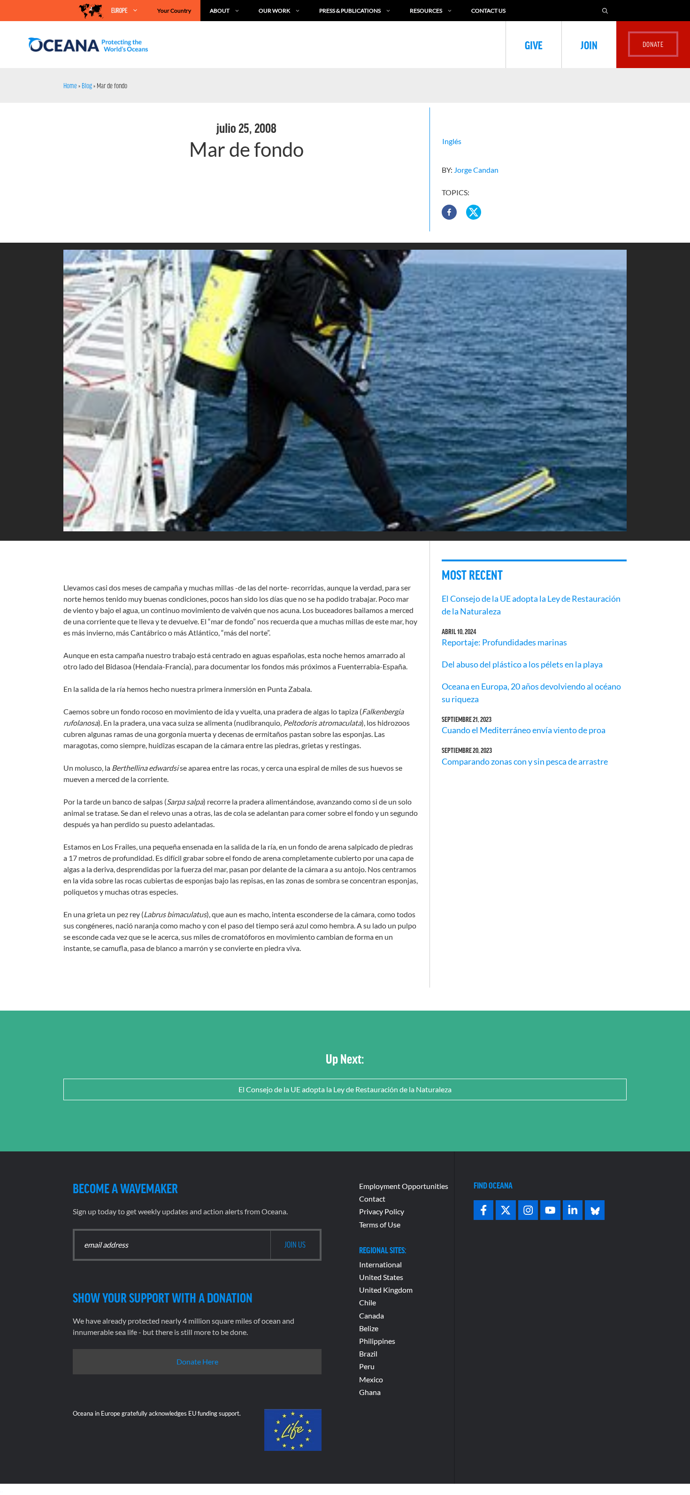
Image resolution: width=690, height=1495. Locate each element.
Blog (87, 85)
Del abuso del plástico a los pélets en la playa (522, 664)
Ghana (370, 1392)
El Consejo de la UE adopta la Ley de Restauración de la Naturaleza (345, 1089)
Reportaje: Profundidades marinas (504, 642)
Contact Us (488, 10)
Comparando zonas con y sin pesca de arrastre (525, 761)
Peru (367, 1366)
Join (589, 44)
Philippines (377, 1340)
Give (534, 44)
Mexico (371, 1379)
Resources (426, 10)
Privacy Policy (381, 1211)
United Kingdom (386, 1289)
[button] (449, 212)
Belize (368, 1328)
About (220, 10)
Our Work (274, 10)
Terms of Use (379, 1224)
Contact (372, 1198)
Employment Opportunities (403, 1185)
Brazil (368, 1353)
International (380, 1264)
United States (381, 1277)
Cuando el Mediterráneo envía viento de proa (524, 730)
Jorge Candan (476, 169)
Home (70, 85)
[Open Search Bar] (605, 10)
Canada (371, 1315)
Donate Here (197, 1361)
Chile (367, 1302)
